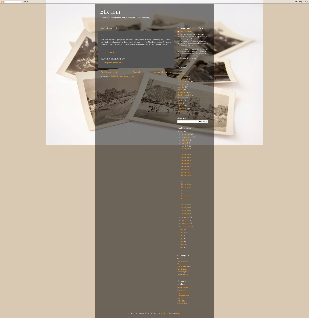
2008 (182, 248)
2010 (182, 242)
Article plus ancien (163, 72)
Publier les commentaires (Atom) (122, 76)
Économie (180, 84)
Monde (179, 103)
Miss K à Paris (182, 274)
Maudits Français (183, 95)
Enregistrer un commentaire (113, 63)
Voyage (180, 111)
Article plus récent (109, 72)
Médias (180, 100)
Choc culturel (182, 79)
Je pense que (182, 92)
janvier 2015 (186, 226)
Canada (180, 73)
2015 (182, 132)
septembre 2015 (187, 137)
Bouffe (179, 71)
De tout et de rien (183, 82)
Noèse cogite (182, 272)
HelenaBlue (181, 301)
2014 (182, 230)
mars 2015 (186, 220)
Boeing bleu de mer (184, 266)
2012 (182, 236)
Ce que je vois (186, 149)
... (102, 34)
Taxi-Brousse (182, 269)
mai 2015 (185, 146)
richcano (164, 313)
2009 (182, 245)
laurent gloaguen (183, 287)
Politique (180, 106)
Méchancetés (182, 98)
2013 (182, 233)
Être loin (110, 11)
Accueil (136, 72)
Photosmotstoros (183, 295)
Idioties (180, 90)
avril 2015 (185, 217)
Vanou (179, 298)
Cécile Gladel (182, 304)
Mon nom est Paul (186, 31)
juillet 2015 (186, 140)
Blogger (177, 313)
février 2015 (186, 223)
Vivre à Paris (181, 109)
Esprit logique (182, 293)
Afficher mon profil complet (186, 61)
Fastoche (111, 52)
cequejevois (181, 76)
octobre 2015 (186, 134)
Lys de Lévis (181, 290)
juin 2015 (185, 143)
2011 (182, 239)
